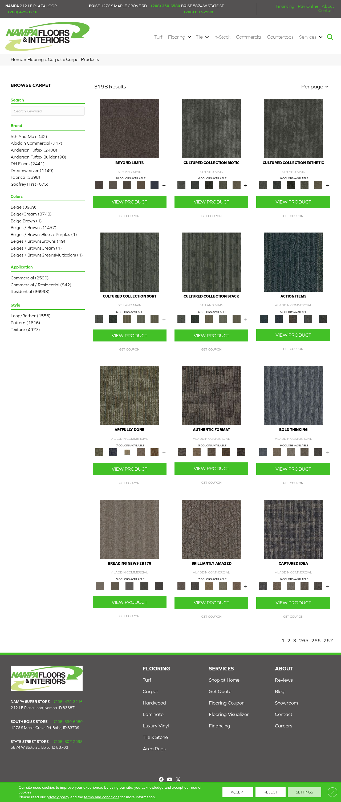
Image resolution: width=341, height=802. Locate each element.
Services (307, 37)
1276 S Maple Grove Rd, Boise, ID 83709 (45, 728)
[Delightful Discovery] (129, 395)
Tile (199, 37)
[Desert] (113, 185)
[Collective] (209, 185)
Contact (326, 10)
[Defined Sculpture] (196, 452)
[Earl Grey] (308, 318)
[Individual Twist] (211, 452)
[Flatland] (154, 185)
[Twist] (154, 318)
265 (303, 640)
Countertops (280, 37)
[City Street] (323, 318)
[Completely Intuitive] (209, 586)
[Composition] (223, 185)
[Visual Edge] (211, 395)
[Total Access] (159, 586)
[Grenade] (277, 452)
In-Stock (221, 37)
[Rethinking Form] (226, 452)
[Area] (129, 128)
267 (328, 640)
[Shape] (293, 395)
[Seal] (318, 452)
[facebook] (161, 779)
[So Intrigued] (211, 529)
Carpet (55, 59)
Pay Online (308, 6)
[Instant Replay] (129, 586)
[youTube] (170, 779)
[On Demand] (144, 586)
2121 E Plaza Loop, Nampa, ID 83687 (43, 708)
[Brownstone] (293, 318)
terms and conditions (101, 797)
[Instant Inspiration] (236, 586)
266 (316, 640)
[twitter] (178, 779)
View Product (129, 202)
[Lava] (291, 452)
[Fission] (305, 452)
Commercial (249, 37)
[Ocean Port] (278, 318)
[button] (189, 37)
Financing (285, 6)
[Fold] (127, 318)
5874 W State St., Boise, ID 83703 (39, 747)
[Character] (195, 185)
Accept (238, 792)
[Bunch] (113, 318)
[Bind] (129, 262)
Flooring (176, 37)
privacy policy (58, 797)
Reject (270, 792)
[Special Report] (114, 586)
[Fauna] (141, 185)
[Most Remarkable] (113, 452)
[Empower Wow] (223, 586)
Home (17, 59)
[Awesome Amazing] (141, 452)
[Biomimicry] (211, 128)
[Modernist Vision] (127, 452)
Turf (158, 37)
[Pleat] (141, 318)
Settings (304, 792)
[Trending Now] (129, 529)
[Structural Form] (241, 452)
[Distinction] (236, 185)
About (328, 6)
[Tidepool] (293, 262)
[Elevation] (127, 185)
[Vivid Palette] (154, 452)
